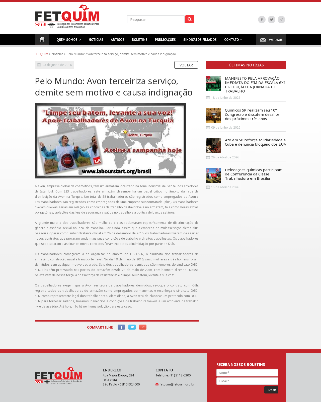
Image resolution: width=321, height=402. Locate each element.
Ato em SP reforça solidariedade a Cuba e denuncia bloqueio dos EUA (255, 142)
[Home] (42, 39)
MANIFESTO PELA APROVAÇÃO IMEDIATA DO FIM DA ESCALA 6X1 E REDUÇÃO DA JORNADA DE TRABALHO (255, 84)
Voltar (186, 65)
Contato (231, 40)
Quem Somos (66, 40)
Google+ (142, 327)
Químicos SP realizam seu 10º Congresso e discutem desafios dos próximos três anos (252, 114)
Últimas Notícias (246, 64)
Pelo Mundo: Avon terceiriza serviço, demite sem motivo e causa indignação (121, 54)
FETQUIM (41, 54)
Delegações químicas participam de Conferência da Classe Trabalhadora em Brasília (253, 174)
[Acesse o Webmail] (271, 39)
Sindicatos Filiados (200, 40)
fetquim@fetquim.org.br (177, 384)
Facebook (262, 19)
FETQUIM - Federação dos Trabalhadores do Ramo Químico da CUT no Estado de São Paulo (67, 16)
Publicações (165, 40)
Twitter (271, 19)
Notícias (96, 40)
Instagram (281, 19)
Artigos (117, 40)
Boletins (139, 40)
